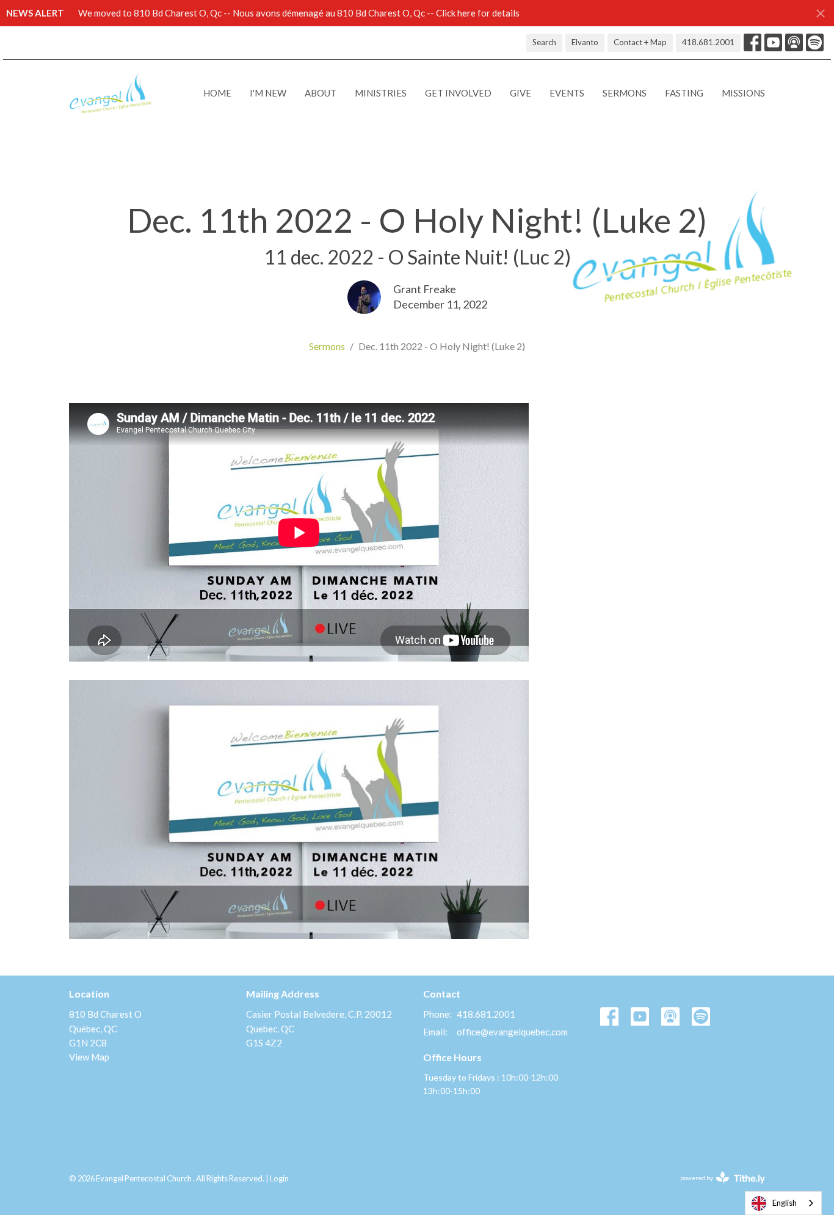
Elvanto (584, 42)
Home (217, 92)
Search (544, 42)
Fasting (684, 92)
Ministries (381, 92)
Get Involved (458, 92)
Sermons (625, 92)
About (320, 92)
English (784, 1203)
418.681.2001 (708, 42)
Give (520, 92)
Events (566, 92)
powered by (716, 1188)
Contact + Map (640, 42)
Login (279, 1178)
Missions (743, 92)
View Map (89, 1056)
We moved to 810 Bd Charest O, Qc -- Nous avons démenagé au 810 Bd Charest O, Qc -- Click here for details (299, 12)
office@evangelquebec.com (512, 1031)
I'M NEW (268, 92)
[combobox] (783, 1203)
